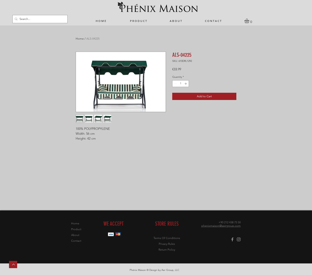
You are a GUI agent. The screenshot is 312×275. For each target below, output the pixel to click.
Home (80, 38)
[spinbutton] (180, 83)
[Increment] (186, 83)
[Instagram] (238, 239)
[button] (249, 20)
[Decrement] (175, 83)
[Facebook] (232, 239)
